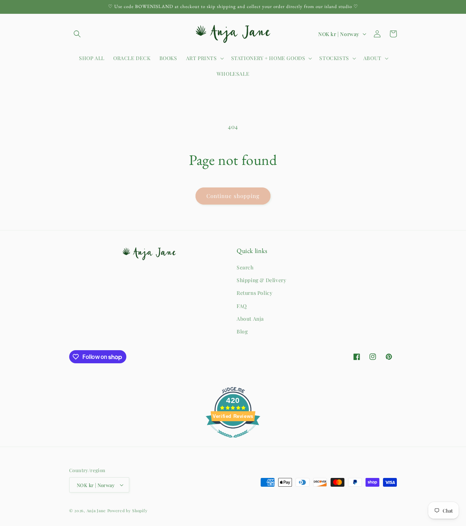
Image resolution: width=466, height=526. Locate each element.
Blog (242, 331)
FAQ (242, 305)
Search (245, 267)
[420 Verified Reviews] (233, 441)
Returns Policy (254, 292)
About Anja (250, 318)
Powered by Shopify (127, 510)
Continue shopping (233, 195)
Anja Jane (96, 510)
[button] (77, 34)
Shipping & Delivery (261, 280)
